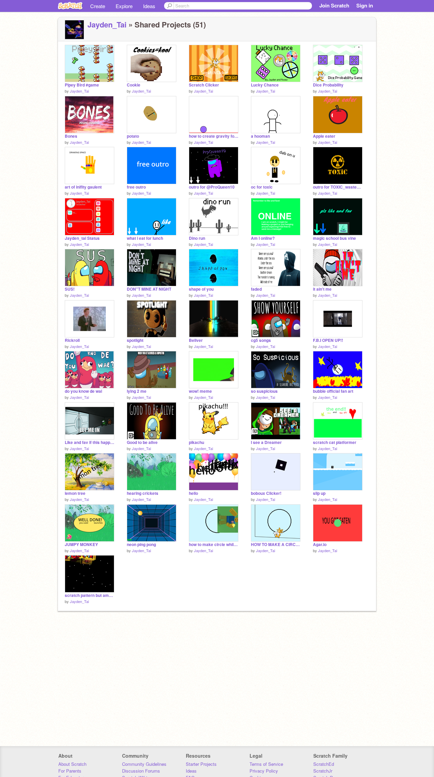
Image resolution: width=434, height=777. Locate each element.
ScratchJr (322, 771)
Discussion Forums (141, 771)
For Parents (69, 771)
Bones (71, 136)
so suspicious (264, 391)
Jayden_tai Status (82, 238)
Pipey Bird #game (82, 85)
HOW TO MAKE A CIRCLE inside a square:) (275, 544)
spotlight (135, 340)
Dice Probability (328, 85)
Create (97, 5)
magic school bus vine (334, 238)
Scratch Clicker (204, 85)
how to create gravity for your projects (213, 136)
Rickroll (72, 340)
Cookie (133, 85)
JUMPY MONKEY (81, 544)
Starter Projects (201, 764)
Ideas (149, 5)
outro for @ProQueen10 (212, 187)
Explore (124, 5)
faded (256, 289)
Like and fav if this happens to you (89, 442)
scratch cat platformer (334, 442)
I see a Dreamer (266, 442)
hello (193, 493)
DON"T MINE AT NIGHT (149, 289)
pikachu (196, 442)
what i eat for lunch (145, 238)
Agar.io (320, 544)
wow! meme (200, 391)
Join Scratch (334, 5)
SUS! (70, 289)
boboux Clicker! (266, 493)
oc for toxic (262, 187)
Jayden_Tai (106, 24)
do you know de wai (83, 391)
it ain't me (322, 289)
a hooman (260, 136)
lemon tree (75, 493)
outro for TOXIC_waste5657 (337, 187)
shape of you (201, 289)
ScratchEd (323, 764)
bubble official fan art (333, 391)
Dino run (197, 238)
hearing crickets (142, 493)
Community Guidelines (144, 764)
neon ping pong (141, 544)
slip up (319, 493)
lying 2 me (136, 391)
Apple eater (324, 136)
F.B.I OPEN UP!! (328, 340)
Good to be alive (142, 442)
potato (133, 136)
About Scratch (72, 764)
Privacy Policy (264, 771)
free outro (136, 187)
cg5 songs (261, 340)
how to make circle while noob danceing (213, 544)
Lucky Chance (265, 85)
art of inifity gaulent (83, 187)
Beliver (196, 340)
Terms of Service (266, 764)
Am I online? (263, 238)
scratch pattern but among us (89, 595)
